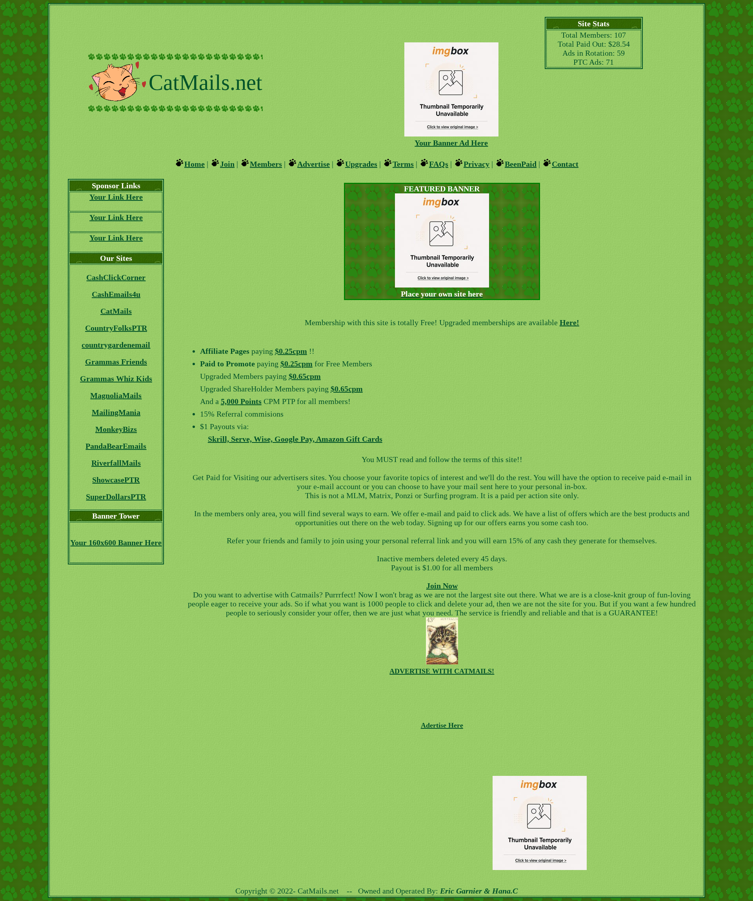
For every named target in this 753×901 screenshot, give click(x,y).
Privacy (476, 164)
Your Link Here (116, 197)
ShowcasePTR (116, 479)
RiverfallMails (116, 463)
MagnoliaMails (116, 395)
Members (266, 164)
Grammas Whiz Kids (116, 378)
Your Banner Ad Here (451, 142)
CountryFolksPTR (116, 328)
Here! (569, 322)
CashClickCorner (116, 277)
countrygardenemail (116, 344)
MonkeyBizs (116, 429)
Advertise (313, 164)
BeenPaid (521, 164)
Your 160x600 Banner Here (116, 542)
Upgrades (361, 164)
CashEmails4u (116, 294)
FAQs (438, 164)
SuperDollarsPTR (116, 496)
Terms (403, 164)
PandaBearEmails (115, 446)
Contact (565, 164)
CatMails (116, 311)
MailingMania (116, 412)
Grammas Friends (116, 361)
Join (227, 164)
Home (194, 164)
